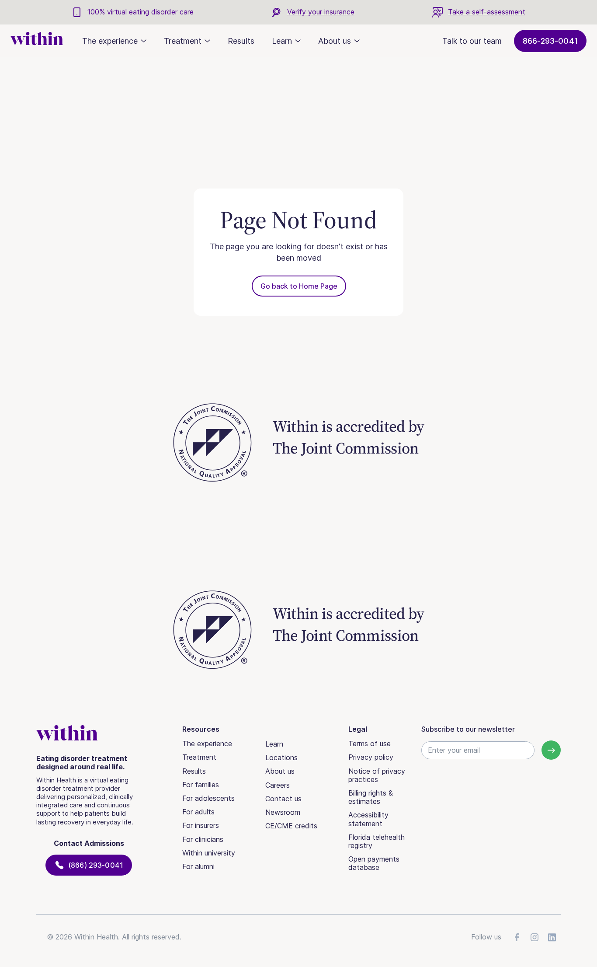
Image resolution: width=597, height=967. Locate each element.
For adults (198, 811)
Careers (277, 785)
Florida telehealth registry (376, 841)
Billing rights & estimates (370, 797)
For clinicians (202, 839)
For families (200, 784)
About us (280, 771)
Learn (274, 744)
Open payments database (373, 863)
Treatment (199, 757)
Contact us (283, 798)
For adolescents (208, 798)
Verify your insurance (320, 11)
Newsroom (282, 812)
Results (241, 40)
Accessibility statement (368, 818)
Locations (281, 757)
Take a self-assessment (486, 11)
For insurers (200, 825)
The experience (207, 743)
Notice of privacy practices (376, 775)
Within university (208, 852)
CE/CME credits (291, 825)
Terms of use (369, 743)
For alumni (198, 866)
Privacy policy (370, 757)
